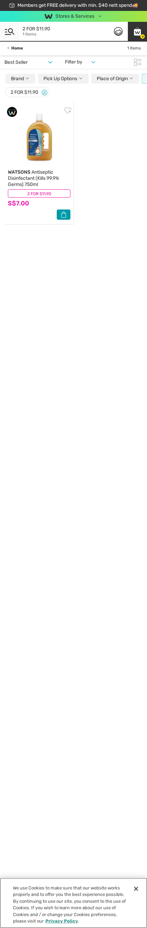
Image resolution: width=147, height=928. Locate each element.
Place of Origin (113, 79)
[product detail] (39, 137)
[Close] (44, 92)
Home (17, 48)
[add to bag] (63, 214)
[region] (73, 903)
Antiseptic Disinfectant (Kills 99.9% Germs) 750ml (33, 178)
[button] (137, 31)
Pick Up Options (60, 79)
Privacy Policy (61, 921)
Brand (18, 79)
